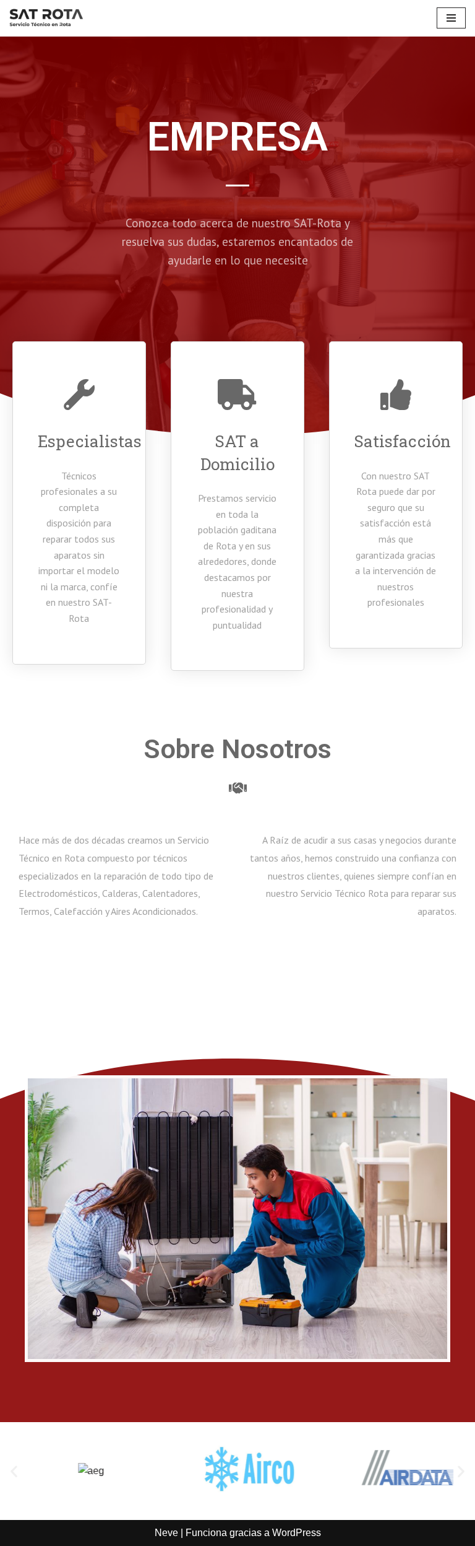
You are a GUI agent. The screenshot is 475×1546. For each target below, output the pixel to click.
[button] (14, 1471)
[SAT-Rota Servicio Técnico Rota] (46, 18)
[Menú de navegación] (451, 17)
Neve (166, 1532)
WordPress (296, 1532)
